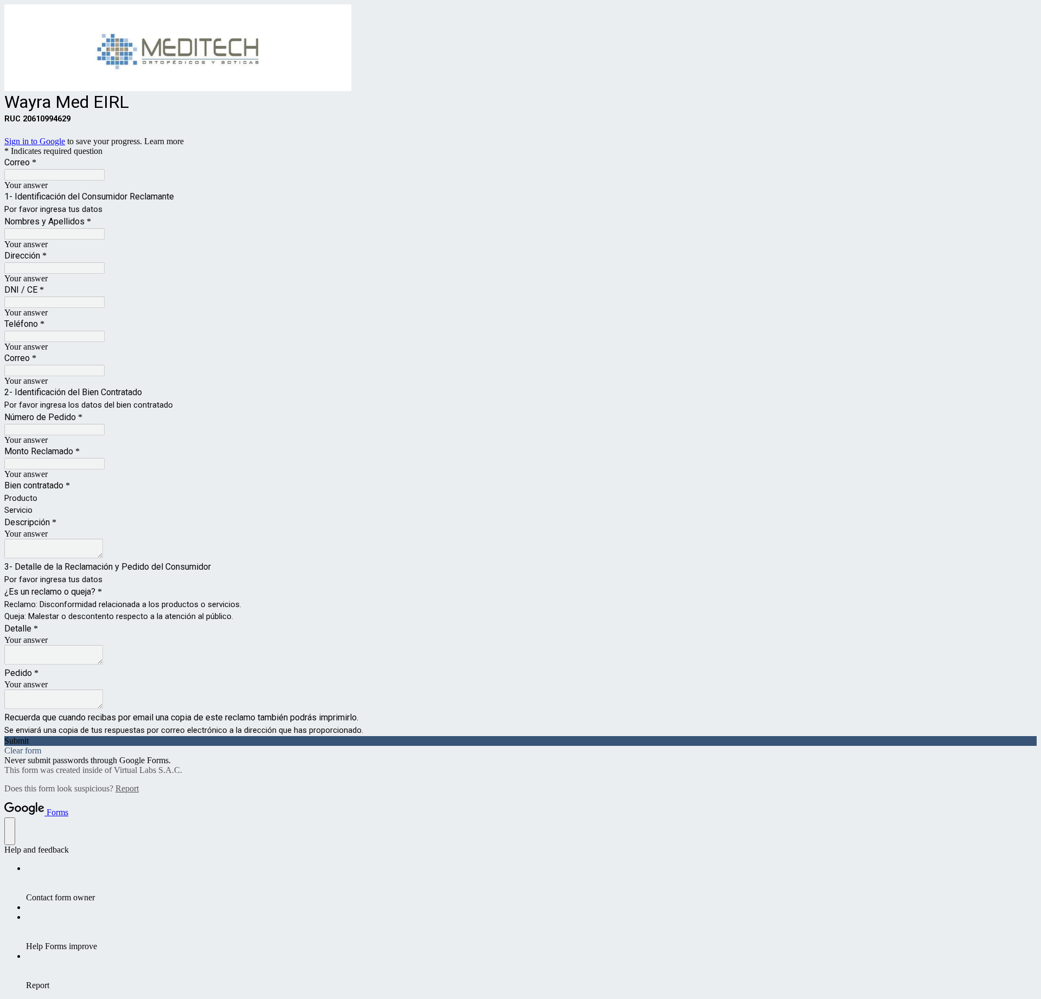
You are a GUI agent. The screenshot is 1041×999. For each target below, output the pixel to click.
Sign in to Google (34, 141)
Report (127, 788)
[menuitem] (531, 883)
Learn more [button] (164, 141)
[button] (520, 741)
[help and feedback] (9, 831)
